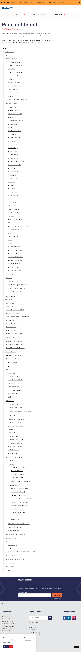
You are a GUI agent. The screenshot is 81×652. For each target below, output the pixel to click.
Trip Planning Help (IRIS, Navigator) (17, 316)
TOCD (9, 397)
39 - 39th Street (13, 158)
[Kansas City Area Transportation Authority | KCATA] (7, 8)
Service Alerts (10, 274)
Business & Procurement (14, 457)
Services (9, 278)
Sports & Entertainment (15, 65)
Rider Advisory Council (15, 446)
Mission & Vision (13, 404)
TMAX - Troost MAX (14, 209)
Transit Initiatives (11, 416)
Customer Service (10, 352)
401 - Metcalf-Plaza (14, 246)
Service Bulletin (13, 393)
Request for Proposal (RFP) (19, 488)
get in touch (27, 36)
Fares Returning (13, 376)
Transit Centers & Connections (17, 99)
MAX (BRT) (11, 281)
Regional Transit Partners (16, 93)
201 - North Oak (12, 192)
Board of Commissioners (15, 408)
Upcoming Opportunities (18, 467)
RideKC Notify (10, 330)
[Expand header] (75, 8)
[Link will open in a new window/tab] (65, 618)
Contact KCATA (11, 556)
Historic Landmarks (14, 82)
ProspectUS (12, 429)
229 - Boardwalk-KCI (14, 199)
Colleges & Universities (15, 72)
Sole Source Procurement (19, 505)
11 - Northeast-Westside (15, 120)
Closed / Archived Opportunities (21, 481)
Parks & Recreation (14, 62)
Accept (6, 646)
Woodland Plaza (13, 436)
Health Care (11, 79)
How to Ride (10, 303)
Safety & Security (11, 306)
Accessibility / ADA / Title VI (15, 310)
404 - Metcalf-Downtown (15, 257)
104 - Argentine (12, 223)
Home (5, 48)
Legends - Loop (13, 212)
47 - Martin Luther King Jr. (16, 161)
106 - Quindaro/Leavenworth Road (18, 226)
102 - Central (12, 216)
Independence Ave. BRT (15, 426)
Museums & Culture (14, 89)
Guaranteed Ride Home (13, 323)
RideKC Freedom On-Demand (15, 348)
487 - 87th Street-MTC (15, 263)
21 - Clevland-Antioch (14, 131)
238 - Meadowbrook (14, 202)
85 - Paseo (11, 182)
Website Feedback (12, 362)
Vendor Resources (13, 530)
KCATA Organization (35, 635)
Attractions (11, 69)
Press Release (12, 383)
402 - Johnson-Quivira (15, 250)
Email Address (23, 592)
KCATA (7, 366)
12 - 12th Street (12, 124)
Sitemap (7, 570)
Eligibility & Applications (14, 341)
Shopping (11, 96)
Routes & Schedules (14, 390)
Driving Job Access (14, 433)
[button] (50, 618)
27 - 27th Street (13, 144)
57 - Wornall (12, 168)
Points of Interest (11, 59)
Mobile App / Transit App (14, 333)
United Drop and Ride (14, 236)
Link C (10, 243)
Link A (10, 233)
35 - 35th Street (13, 155)
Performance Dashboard (15, 443)
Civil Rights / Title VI (12, 538)
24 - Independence (14, 137)
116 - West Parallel (13, 229)
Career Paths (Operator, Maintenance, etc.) (21, 552)
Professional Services (18, 512)
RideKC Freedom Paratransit (17, 288)
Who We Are (10, 401)
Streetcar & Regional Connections (18, 285)
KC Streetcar (12, 107)
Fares (38, 14)
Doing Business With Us (15, 380)
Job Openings (12, 545)
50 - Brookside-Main (14, 165)
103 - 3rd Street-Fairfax (15, 219)
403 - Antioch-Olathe (14, 253)
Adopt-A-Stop (12, 453)
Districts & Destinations (15, 76)
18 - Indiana (11, 127)
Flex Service (10, 320)
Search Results (9, 566)
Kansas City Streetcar (15, 422)
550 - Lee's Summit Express (16, 206)
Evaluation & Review (17, 474)
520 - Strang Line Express (16, 270)
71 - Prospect (12, 175)
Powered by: (71, 647)
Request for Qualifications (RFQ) (21, 495)
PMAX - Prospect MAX (15, 114)
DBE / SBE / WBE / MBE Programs (19, 524)
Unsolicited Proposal (17, 509)
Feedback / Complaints (13, 355)
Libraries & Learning (14, 86)
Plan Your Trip (10, 55)
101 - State (11, 185)
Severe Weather (11, 327)
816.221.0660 (6, 631)
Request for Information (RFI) (20, 502)
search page (36, 42)
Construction (15, 516)
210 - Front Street (13, 195)
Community (11, 373)
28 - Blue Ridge (12, 148)
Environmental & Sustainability (16, 535)
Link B (10, 240)
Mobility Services (10, 338)
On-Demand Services (14, 291)
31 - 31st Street (12, 151)
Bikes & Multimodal (12, 313)
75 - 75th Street (13, 178)
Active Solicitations (17, 471)
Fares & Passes (10, 296)
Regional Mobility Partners (14, 344)
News (8, 369)
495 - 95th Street (13, 267)
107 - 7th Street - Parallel (16, 189)
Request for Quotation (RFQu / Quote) (22, 499)
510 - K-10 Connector (14, 110)
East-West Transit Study (15, 439)
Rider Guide (8, 299)
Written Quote (15, 519)
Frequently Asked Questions (15, 359)
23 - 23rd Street (13, 134)
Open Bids (11, 460)
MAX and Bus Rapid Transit (16, 419)
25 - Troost (11, 141)
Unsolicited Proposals (15, 527)
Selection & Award (17, 478)
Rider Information (13, 386)
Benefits (10, 548)
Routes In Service (11, 103)
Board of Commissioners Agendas (20, 411)
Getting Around (9, 52)
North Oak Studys (13, 450)
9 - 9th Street (12, 117)
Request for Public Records (15, 559)
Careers (8, 541)
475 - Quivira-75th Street (15, 260)
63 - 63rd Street (13, 172)
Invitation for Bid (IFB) (18, 492)
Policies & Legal (10, 563)
